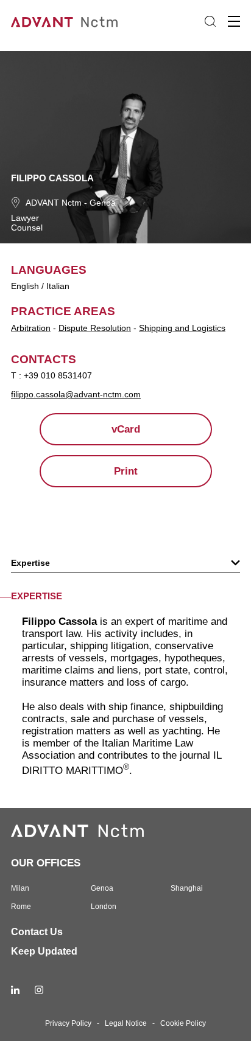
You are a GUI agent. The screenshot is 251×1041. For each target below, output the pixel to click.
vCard (125, 429)
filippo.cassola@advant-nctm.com (76, 394)
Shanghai (187, 888)
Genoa (103, 202)
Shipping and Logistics (182, 328)
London (103, 906)
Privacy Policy (68, 1023)
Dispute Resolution (94, 328)
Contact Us (37, 932)
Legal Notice (126, 1023)
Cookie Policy (183, 1023)
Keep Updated (44, 951)
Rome (21, 906)
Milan (20, 888)
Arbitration (31, 328)
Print (126, 471)
